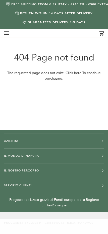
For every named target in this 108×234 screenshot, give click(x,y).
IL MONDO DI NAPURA (21, 156)
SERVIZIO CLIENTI (18, 185)
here (77, 73)
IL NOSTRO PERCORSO (21, 170)
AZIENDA (11, 141)
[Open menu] (11, 33)
